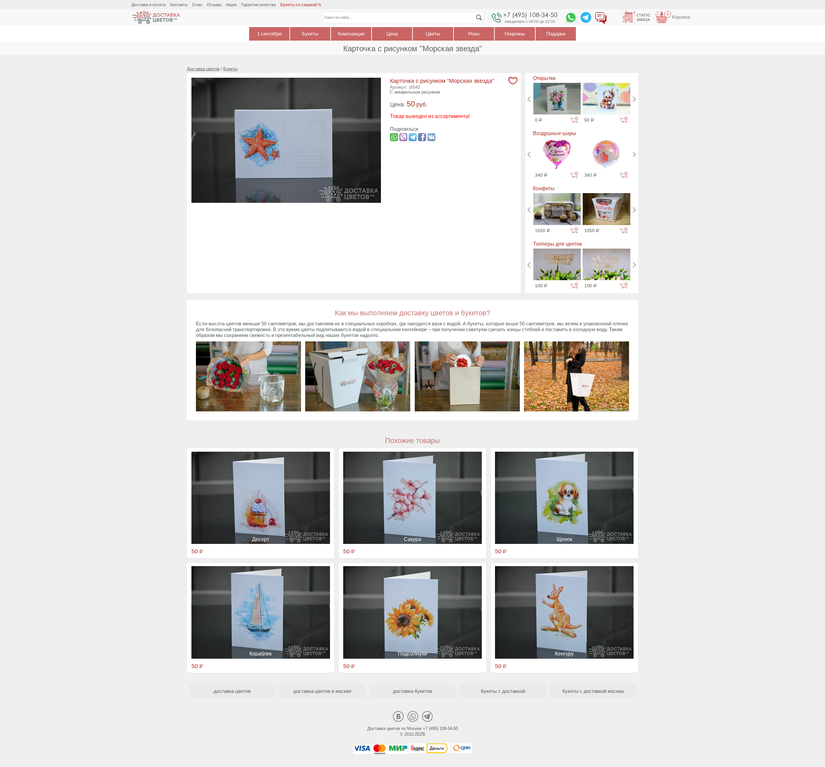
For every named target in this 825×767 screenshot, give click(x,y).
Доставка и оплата (148, 5)
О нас (197, 5)
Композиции (351, 33)
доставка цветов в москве (322, 691)
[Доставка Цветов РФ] (155, 17)
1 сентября (269, 33)
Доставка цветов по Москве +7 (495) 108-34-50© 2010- (412, 731)
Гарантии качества (258, 5)
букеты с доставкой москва (593, 691)
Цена (392, 33)
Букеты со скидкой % (300, 5)
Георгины (515, 33)
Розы (474, 33)
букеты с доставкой (503, 691)
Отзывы (214, 5)
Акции (231, 5)
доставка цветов (232, 691)
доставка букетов (412, 691)
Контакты (179, 5)
